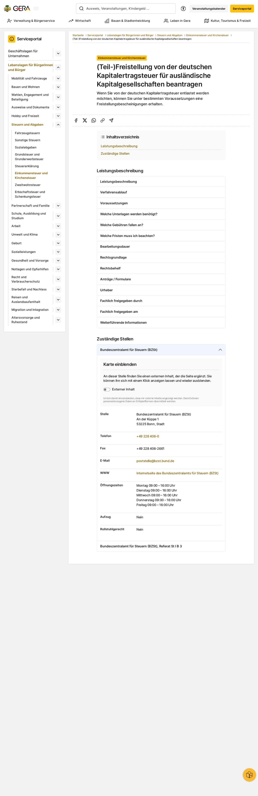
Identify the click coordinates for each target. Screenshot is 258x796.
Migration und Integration (30, 310)
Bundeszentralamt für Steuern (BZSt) (128, 350)
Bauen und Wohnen (25, 87)
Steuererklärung (27, 166)
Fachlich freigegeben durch (121, 301)
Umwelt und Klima (24, 234)
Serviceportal (242, 8)
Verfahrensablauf (113, 192)
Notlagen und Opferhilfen (30, 269)
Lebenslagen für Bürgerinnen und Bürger (30, 67)
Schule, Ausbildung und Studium (28, 216)
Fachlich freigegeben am (119, 312)
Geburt (16, 243)
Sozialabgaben (25, 147)
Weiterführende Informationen (123, 322)
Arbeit (16, 226)
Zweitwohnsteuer (28, 185)
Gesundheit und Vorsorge (30, 260)
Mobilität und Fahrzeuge (29, 78)
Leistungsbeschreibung (119, 146)
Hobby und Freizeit (25, 116)
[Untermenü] (58, 53)
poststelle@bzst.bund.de (155, 461)
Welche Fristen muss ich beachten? (127, 236)
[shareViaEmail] (111, 120)
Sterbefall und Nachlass (29, 289)
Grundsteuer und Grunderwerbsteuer (29, 156)
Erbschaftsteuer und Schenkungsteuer (30, 194)
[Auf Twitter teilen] (84, 120)
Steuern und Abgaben (27, 124)
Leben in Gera (180, 21)
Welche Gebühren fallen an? (121, 225)
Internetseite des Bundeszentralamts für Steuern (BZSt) (177, 473)
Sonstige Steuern (27, 140)
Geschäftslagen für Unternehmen (23, 53)
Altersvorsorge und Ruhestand (25, 320)
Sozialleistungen (23, 252)
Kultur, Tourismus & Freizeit (231, 21)
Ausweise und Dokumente (30, 107)
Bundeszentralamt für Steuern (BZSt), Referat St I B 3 (141, 546)
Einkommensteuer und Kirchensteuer (31, 175)
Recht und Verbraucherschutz (25, 279)
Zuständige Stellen (115, 153)
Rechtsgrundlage (113, 257)
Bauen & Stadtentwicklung (130, 21)
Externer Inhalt (123, 389)
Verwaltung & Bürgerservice (34, 21)
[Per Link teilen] (102, 120)
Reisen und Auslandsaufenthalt (25, 299)
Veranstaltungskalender (209, 8)
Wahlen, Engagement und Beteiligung (30, 97)
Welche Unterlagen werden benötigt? (128, 214)
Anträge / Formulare (115, 279)
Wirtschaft (83, 21)
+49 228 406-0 (147, 436)
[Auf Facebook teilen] (76, 120)
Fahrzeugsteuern (27, 133)
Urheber (106, 290)
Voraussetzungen (114, 203)
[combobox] (126, 8)
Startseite (78, 35)
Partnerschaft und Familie (30, 206)
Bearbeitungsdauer (115, 246)
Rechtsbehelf (110, 268)
